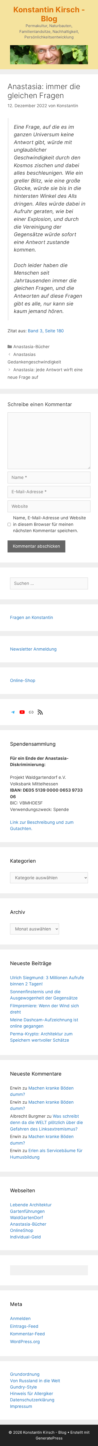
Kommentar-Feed (27, 1333)
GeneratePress (49, 1438)
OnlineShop (21, 1230)
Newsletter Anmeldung (33, 649)
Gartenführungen (27, 1211)
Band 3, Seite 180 (46, 330)
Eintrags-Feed (24, 1326)
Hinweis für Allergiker (31, 1393)
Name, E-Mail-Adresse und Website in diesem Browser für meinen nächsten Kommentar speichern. (49, 524)
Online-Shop (22, 680)
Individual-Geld (25, 1236)
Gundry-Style (23, 1387)
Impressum (21, 1406)
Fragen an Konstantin (31, 617)
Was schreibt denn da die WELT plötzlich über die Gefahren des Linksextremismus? (46, 1122)
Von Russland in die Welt (35, 1380)
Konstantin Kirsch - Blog (49, 14)
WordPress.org (25, 1341)
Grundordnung (24, 1374)
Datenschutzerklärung (32, 1399)
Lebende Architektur (31, 1204)
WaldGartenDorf (26, 1217)
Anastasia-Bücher (31, 346)
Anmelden (20, 1318)
